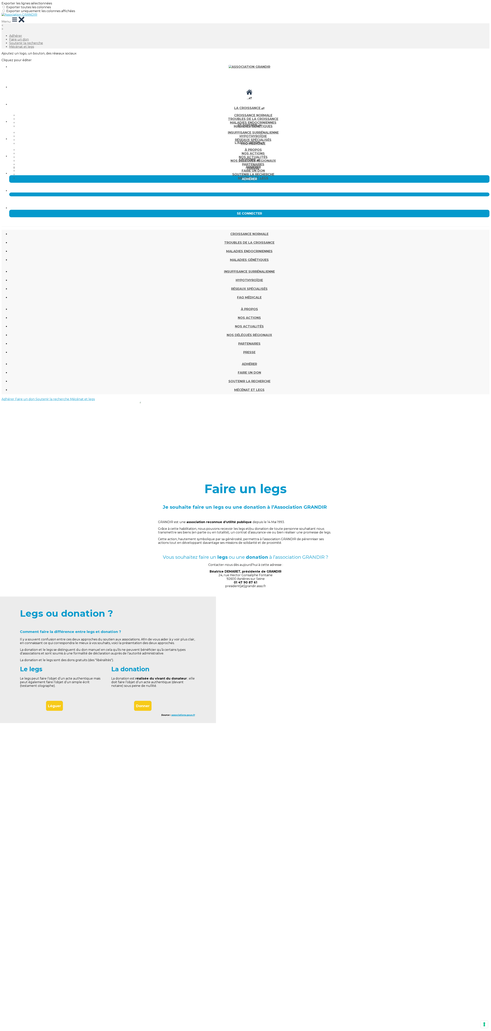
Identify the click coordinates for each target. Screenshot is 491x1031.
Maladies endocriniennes (253, 122)
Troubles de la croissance (253, 119)
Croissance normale (253, 115)
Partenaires (253, 164)
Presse (249, 352)
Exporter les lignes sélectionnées (27, 3)
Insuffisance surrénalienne (253, 132)
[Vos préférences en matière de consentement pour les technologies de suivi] (484, 1024)
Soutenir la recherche (26, 43)
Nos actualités (253, 157)
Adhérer (15, 36)
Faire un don (19, 39)
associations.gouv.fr (183, 714)
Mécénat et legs (21, 47)
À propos (253, 150)
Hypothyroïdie (253, 136)
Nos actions (253, 153)
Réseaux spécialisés (253, 140)
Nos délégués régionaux (249, 335)
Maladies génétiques (249, 260)
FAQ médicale (249, 297)
